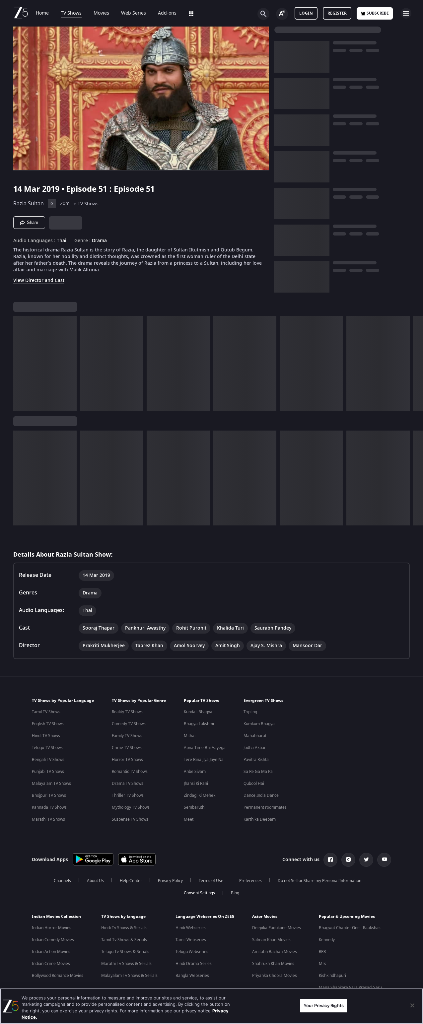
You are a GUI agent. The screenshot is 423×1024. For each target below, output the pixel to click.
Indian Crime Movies (51, 964)
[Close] (412, 1005)
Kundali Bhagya (198, 712)
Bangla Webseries (192, 976)
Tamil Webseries (191, 940)
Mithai (189, 736)
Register (337, 13)
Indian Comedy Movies (53, 940)
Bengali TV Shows (48, 760)
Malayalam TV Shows (51, 783)
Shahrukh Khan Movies (273, 964)
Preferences (250, 881)
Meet (188, 819)
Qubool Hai (254, 783)
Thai (61, 241)
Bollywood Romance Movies (57, 976)
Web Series (133, 13)
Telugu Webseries (192, 952)
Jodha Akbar (255, 748)
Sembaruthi (194, 807)
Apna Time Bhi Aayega (205, 748)
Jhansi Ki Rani (196, 783)
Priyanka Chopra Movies (274, 976)
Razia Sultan (28, 204)
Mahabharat (255, 736)
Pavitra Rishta (256, 760)
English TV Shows (48, 724)
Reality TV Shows (127, 712)
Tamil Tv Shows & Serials (124, 940)
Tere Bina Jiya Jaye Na (204, 760)
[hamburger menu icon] (406, 13)
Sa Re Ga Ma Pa (258, 772)
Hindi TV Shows (46, 736)
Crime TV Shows (127, 748)
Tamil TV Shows (46, 712)
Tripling (250, 712)
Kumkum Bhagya (259, 724)
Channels (62, 881)
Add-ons (167, 13)
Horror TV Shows (127, 760)
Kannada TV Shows (49, 807)
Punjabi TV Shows (48, 772)
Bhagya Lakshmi (199, 724)
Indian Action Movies (51, 952)
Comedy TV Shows (129, 724)
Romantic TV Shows (130, 772)
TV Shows (71, 13)
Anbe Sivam (195, 772)
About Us (95, 881)
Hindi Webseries (191, 928)
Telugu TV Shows (47, 748)
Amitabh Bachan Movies (274, 952)
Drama (99, 241)
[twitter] (366, 860)
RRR (322, 952)
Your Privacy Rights (324, 1005)
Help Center (131, 881)
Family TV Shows (127, 736)
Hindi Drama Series (194, 964)
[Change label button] (282, 14)
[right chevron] (416, 363)
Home (42, 13)
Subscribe (378, 13)
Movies (101, 13)
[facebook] (330, 860)
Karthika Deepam (260, 819)
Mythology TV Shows (131, 807)
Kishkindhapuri (332, 976)
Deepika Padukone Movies (276, 928)
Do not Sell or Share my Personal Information (319, 881)
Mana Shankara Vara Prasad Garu (350, 987)
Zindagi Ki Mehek (199, 795)
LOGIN (306, 13)
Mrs (322, 964)
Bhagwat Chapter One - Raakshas (350, 928)
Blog (235, 893)
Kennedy (327, 940)
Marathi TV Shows (48, 819)
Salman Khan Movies (271, 940)
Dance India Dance (261, 795)
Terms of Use (211, 881)
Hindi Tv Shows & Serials (124, 928)
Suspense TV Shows (130, 819)
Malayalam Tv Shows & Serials (129, 976)
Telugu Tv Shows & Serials (125, 952)
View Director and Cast (38, 280)
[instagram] (348, 860)
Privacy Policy (170, 881)
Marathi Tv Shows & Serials (126, 964)
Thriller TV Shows (128, 795)
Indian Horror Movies (51, 928)
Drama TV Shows (127, 783)
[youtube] (384, 860)
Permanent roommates (265, 807)
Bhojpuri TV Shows (49, 795)
